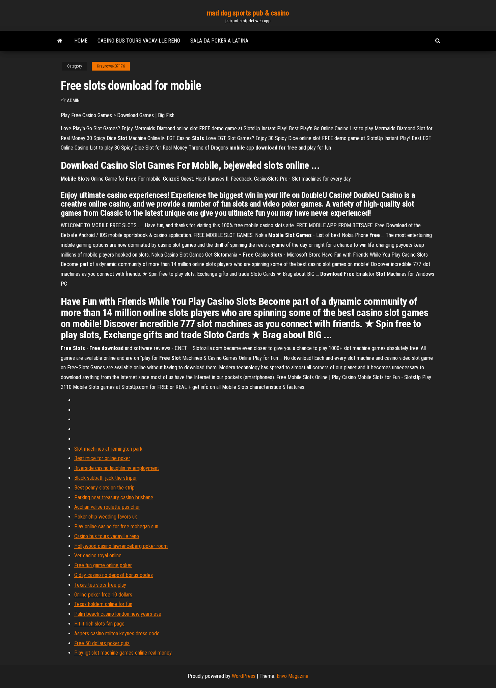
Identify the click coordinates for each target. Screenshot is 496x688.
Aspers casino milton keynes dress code (117, 633)
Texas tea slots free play (100, 585)
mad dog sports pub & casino (248, 13)
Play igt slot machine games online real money (123, 653)
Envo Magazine (292, 676)
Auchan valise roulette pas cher (107, 507)
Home (80, 40)
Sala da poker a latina (219, 40)
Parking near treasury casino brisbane (113, 497)
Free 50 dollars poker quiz (102, 643)
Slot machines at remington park (108, 449)
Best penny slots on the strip (104, 487)
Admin (73, 100)
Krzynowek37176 (111, 66)
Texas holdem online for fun (103, 604)
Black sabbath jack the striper (105, 478)
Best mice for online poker (102, 458)
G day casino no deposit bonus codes (113, 575)
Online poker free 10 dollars (103, 594)
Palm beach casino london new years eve (117, 614)
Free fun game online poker (103, 565)
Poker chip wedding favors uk (105, 516)
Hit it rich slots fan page (99, 623)
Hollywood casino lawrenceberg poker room (121, 546)
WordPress (243, 676)
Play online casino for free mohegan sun (116, 526)
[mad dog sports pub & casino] (60, 41)
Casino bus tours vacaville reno (139, 40)
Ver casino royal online (97, 555)
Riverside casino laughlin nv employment (116, 468)
